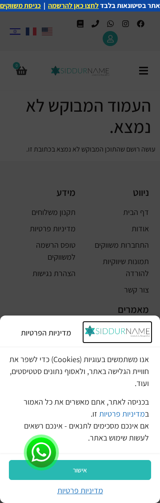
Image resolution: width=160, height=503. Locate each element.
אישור (80, 470)
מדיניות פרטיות (122, 414)
